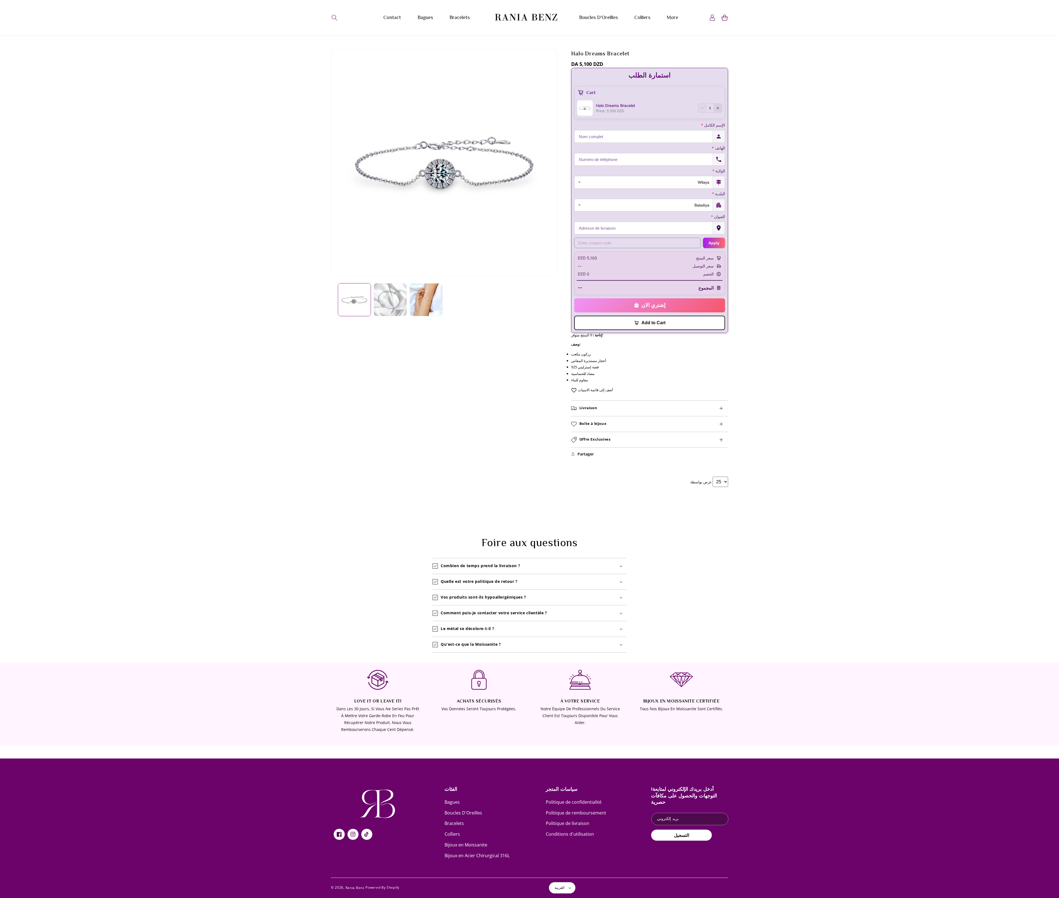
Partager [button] (585, 454)
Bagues (452, 802)
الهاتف (718, 148)
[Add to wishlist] (574, 390)
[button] (334, 18)
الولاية (718, 170)
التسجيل (681, 835)
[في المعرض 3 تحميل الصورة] (426, 299)
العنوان (718, 216)
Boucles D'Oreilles (463, 813)
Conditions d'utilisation (570, 834)
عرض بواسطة (701, 481)
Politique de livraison (567, 823)
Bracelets (454, 823)
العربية (560, 887)
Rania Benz (355, 887)
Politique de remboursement (576, 813)
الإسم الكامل (713, 125)
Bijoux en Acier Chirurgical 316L (477, 856)
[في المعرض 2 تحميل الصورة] (390, 299)
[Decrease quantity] (702, 108)
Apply (714, 243)
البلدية (718, 193)
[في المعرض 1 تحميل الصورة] (354, 299)
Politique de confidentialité (573, 802)
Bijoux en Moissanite (466, 845)
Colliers (452, 834)
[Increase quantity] (718, 108)
